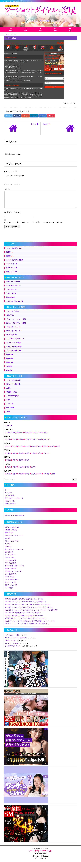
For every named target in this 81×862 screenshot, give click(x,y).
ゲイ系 (8, 411)
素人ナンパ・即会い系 (13, 384)
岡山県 (21, 467)
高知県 (27, 460)
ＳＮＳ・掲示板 (11, 293)
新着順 (9, 252)
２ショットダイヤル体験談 (14, 260)
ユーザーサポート (10, 555)
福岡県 (9, 474)
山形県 (40, 432)
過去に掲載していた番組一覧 (14, 498)
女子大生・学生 (10, 557)
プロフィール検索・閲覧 (14, 350)
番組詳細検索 (10, 297)
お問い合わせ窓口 (10, 503)
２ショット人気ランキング (14, 248)
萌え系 (8, 399)
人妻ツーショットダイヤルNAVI (14, 515)
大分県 (33, 474)
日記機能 (9, 366)
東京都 (40, 439)
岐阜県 (46, 446)
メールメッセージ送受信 (14, 346)
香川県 (15, 460)
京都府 (21, 453)
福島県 (46, 432)
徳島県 (9, 460)
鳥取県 (9, 467)
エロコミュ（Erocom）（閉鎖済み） (16, 637)
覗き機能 (9, 370)
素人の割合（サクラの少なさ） (14, 549)
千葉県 (33, 439)
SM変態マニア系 (11, 392)
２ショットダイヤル (12, 311)
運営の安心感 (9, 552)
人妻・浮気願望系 (10, 563)
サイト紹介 (8, 492)
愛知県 (58, 446)
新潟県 (9, 446)
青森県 (15, 432)
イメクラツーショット (13, 327)
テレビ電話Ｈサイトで (13, 285)
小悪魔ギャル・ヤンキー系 (13, 571)
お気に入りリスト (11, 271)
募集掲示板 (9, 362)
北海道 (9, 432)
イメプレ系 (9, 403)
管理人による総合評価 (12, 527)
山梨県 (33, 446)
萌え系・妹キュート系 (12, 579)
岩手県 (21, 432)
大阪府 (27, 453)
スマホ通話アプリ (11, 289)
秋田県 (33, 432)
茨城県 (9, 439)
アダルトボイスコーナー (14, 331)
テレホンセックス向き (12, 541)
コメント (7, 189)
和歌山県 (46, 453)
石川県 (21, 446)
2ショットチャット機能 (13, 342)
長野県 (40, 446)
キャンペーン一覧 (11, 264)
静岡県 (52, 446)
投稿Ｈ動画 (9, 358)
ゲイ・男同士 (9, 588)
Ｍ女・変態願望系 (10, 574)
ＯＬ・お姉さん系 (10, 560)
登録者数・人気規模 (11, 530)
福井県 (27, 446)
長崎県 (21, 474)
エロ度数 (7, 538)
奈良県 (40, 453)
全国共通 (9, 425)
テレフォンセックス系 (13, 380)
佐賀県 (15, 474)
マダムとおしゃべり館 (12, 635)
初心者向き (8, 546)
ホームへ (7, 490)
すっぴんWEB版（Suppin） (13, 646)
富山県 (15, 446)
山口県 (33, 467)
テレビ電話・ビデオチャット (15, 338)
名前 (40, 212)
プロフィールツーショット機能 (16, 319)
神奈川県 (46, 439)
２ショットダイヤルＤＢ (15, 277)
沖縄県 (53, 474)
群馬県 (21, 439)
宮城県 (27, 432)
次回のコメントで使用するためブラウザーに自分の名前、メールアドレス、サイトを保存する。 (34, 222)
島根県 (15, 467)
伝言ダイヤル (10, 315)
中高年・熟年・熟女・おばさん (14, 566)
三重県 (9, 453)
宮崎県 (40, 474)
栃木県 (15, 439)
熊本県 (27, 474)
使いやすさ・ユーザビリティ (14, 535)
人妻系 (8, 388)
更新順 (10, 256)
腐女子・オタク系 (10, 582)
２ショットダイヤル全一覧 (14, 301)
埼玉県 (27, 439)
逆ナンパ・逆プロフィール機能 (16, 323)
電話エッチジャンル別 (14, 376)
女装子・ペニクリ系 (11, 585)
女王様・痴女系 (10, 577)
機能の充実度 (9, 532)
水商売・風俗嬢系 (10, 568)
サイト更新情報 (10, 495)
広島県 (27, 467)
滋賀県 (15, 453)
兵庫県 (33, 453)
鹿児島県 (46, 474)
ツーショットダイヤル (13, 281)
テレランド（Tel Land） (12, 643)
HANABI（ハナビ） (11, 640)
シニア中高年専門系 (12, 396)
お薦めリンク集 (10, 501)
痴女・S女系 (10, 407)
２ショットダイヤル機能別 (16, 307)
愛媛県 (21, 460)
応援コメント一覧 (11, 267)
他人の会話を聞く (11, 334)
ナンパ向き (8, 543)
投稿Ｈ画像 (9, 354)
